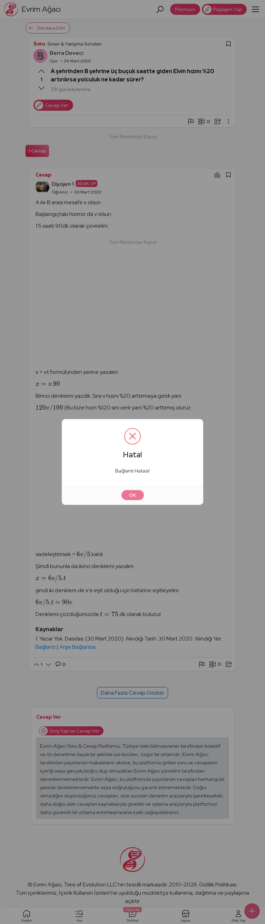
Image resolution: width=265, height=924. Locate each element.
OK (132, 495)
